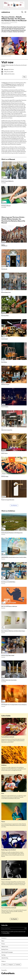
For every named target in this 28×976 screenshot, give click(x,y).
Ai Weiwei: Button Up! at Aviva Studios (9, 680)
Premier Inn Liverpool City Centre (7, 499)
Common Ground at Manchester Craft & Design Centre (12, 532)
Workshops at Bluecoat (5, 205)
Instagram (10, 964)
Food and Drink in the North (7, 737)
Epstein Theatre (4, 453)
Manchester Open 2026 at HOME (7, 655)
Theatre (3, 821)
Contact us (3, 938)
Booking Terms (4, 949)
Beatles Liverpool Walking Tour (7, 181)
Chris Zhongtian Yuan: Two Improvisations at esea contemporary (14, 704)
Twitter (4, 964)
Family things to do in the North (8, 849)
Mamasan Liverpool (5, 384)
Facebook (18, 964)
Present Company (4, 406)
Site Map (3, 955)
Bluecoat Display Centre (6, 292)
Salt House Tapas (4, 476)
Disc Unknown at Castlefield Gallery (8, 581)
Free (24, 76)
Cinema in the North (6, 879)
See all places (14, 505)
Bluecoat (6, 69)
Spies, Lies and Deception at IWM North (9, 606)
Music (2, 793)
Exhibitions (3, 765)
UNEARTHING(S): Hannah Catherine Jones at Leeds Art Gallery (13, 557)
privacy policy (6, 933)
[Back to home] (5, 12)
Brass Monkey (4, 362)
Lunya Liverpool (4, 338)
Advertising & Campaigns (7, 952)
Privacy (3, 943)
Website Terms (4, 946)
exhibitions (8, 84)
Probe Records (4, 269)
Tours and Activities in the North (8, 907)
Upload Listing (4, 958)
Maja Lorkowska (5, 22)
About (2, 941)
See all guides (14, 919)
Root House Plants (5, 315)
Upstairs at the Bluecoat (4, 245)
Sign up (25, 929)
